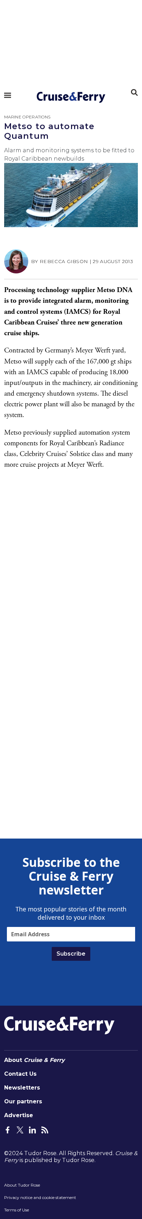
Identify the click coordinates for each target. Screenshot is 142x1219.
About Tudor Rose (22, 1185)
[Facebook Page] (7, 1129)
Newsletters (22, 1087)
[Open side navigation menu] (7, 95)
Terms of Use (16, 1209)
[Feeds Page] (44, 1129)
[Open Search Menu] (134, 92)
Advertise (18, 1115)
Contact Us (20, 1074)
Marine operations (27, 116)
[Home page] (71, 97)
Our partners (23, 1101)
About (34, 1060)
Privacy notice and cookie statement (40, 1197)
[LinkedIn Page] (32, 1129)
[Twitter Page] (20, 1129)
